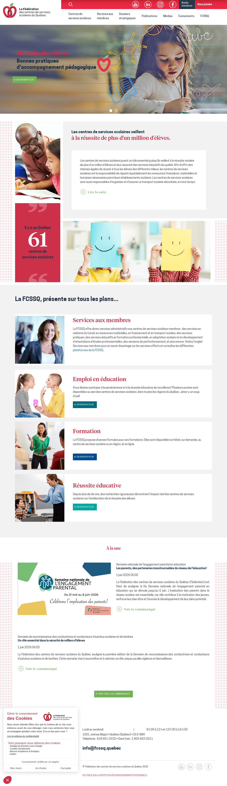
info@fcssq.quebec (101, 748)
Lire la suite (97, 192)
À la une (113, 548)
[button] (111, 110)
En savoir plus (25, 80)
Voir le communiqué (140, 609)
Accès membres (187, 4)
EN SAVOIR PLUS (85, 405)
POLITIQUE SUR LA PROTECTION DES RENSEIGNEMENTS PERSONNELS (114, 775)
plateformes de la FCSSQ (88, 350)
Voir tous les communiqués (114, 694)
